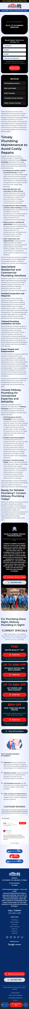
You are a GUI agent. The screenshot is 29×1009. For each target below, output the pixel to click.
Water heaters (14, 922)
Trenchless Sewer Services (13, 98)
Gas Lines (14, 924)
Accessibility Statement (15, 998)
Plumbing (14, 920)
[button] (25, 1004)
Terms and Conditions (15, 995)
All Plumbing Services (12, 83)
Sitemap (15, 1000)
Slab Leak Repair (10, 88)
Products (14, 933)
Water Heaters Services (12, 103)
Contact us (14, 931)
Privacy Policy (15, 992)
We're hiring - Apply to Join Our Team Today (14, 10)
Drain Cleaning (9, 93)
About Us (14, 929)
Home (7, 21)
